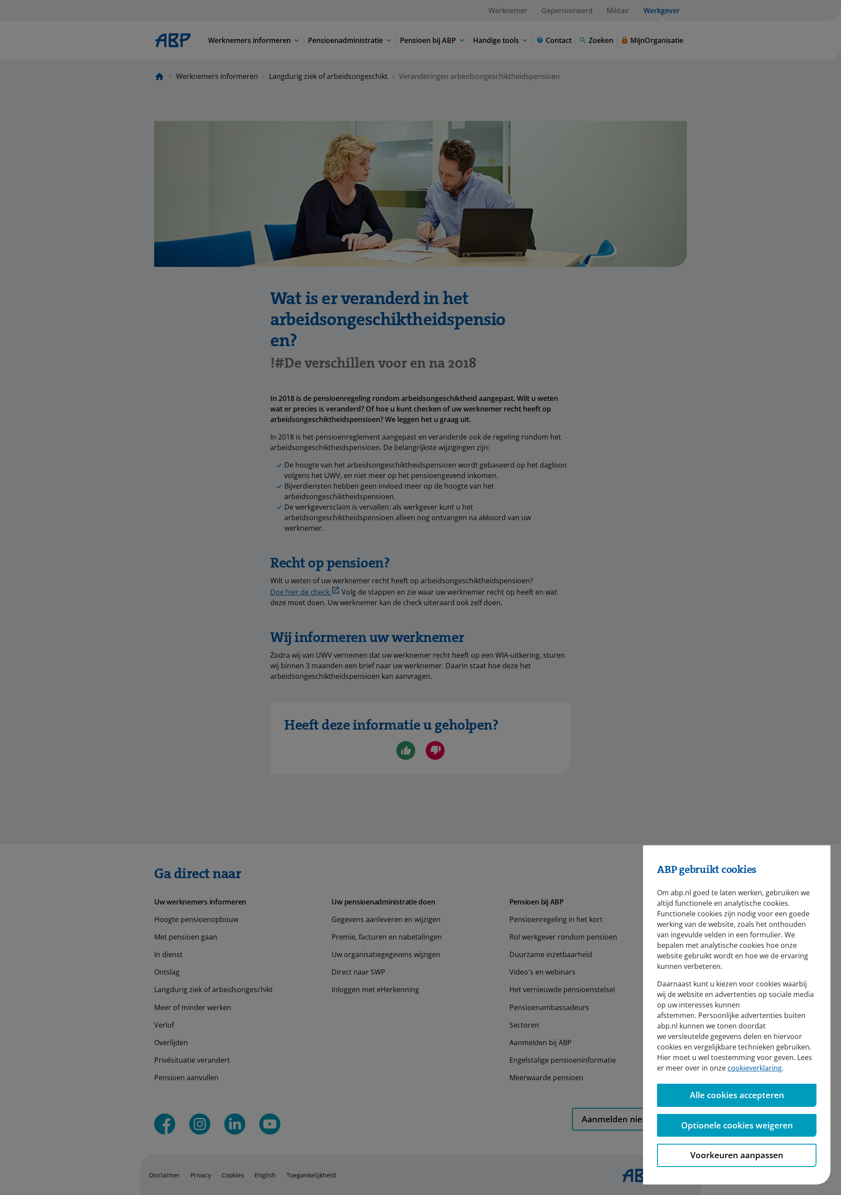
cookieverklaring (755, 1068)
